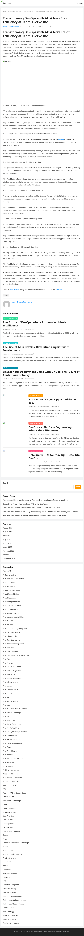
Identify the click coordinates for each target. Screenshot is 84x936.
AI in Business (8, 625)
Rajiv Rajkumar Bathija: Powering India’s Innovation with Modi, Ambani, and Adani (34, 515)
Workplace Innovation (11, 923)
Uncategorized (8, 908)
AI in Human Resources (12, 678)
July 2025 (6, 535)
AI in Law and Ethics (10, 690)
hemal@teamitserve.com (22, 302)
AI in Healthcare (9, 674)
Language (7, 869)
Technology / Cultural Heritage (15, 900)
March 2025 (7, 547)
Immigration (8, 850)
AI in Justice (7, 686)
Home (4, 11)
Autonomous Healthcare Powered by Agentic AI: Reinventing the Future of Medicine (35, 500)
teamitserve (23, 27)
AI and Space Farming (11, 590)
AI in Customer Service (11, 632)
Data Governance (9, 820)
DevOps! (59, 290)
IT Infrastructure (9, 858)
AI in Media (7, 697)
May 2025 (6, 539)
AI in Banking (8, 621)
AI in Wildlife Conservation (13, 758)
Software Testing (9, 889)
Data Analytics (8, 816)
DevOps (6, 295)
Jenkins (5, 865)
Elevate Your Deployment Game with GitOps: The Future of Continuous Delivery (41, 373)
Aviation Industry (9, 785)
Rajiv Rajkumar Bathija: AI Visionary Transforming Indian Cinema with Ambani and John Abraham (40, 512)
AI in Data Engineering (11, 640)
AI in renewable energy (12, 713)
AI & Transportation (10, 586)
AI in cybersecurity (10, 636)
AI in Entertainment (10, 651)
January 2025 (8, 555)
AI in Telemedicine (10, 735)
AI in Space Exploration (12, 724)
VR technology (8, 911)
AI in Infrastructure (10, 682)
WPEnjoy (67, 932)
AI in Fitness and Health (12, 667)
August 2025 (7, 532)
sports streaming (9, 892)
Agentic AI (7, 571)
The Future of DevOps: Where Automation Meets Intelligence (34, 323)
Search (5, 483)
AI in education (8, 647)
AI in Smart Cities (9, 720)
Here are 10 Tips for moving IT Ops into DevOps (54, 456)
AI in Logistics (8, 693)
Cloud (5, 804)
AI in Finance (8, 663)
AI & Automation (9, 575)
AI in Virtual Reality (10, 751)
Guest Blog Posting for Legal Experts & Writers (33, 932)
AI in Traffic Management (12, 743)
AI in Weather (8, 755)
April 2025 (7, 543)
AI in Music (7, 705)
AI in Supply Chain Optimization (15, 732)
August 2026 (7, 528)
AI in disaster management (13, 644)
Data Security (8, 827)
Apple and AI (8, 766)
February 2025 (8, 551)
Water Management (10, 915)
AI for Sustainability (10, 609)
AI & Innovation (9, 582)
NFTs (5, 881)
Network (6, 877)
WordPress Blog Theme (55, 932)
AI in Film (6, 659)
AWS (4, 789)
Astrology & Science (10, 774)
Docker (6, 835)
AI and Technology (10, 598)
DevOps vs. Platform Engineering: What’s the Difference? (50, 428)
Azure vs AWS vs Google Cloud (14, 793)
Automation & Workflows (13, 778)
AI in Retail (7, 716)
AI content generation (11, 602)
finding (61, 139)
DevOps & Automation (14, 11)
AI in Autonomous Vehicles (13, 617)
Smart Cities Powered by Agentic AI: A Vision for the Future (25, 504)
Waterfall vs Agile (9, 919)
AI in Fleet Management (12, 670)
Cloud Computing (9, 808)
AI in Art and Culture (11, 613)
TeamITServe (14, 290)
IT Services (7, 862)
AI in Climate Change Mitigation (15, 628)
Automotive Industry (11, 781)
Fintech (6, 839)
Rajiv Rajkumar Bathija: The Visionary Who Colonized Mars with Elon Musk (31, 508)
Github (5, 846)
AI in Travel (7, 747)
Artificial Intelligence (11, 770)
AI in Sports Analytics (11, 728)
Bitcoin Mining (8, 797)
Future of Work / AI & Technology (16, 843)
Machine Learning (10, 873)
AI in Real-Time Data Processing (15, 709)
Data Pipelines (8, 823)
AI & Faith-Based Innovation (13, 579)
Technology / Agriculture (12, 896)
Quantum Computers (11, 885)
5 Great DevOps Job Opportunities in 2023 (52, 401)
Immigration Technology (12, 854)
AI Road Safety (8, 762)
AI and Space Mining (11, 594)
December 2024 (9, 558)
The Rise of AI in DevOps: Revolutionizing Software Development (36, 348)
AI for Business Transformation (15, 605)
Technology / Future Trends (13, 904)
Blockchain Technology (12, 801)
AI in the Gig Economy (11, 739)
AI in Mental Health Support (13, 701)
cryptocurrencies (9, 812)
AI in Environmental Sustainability (16, 655)
